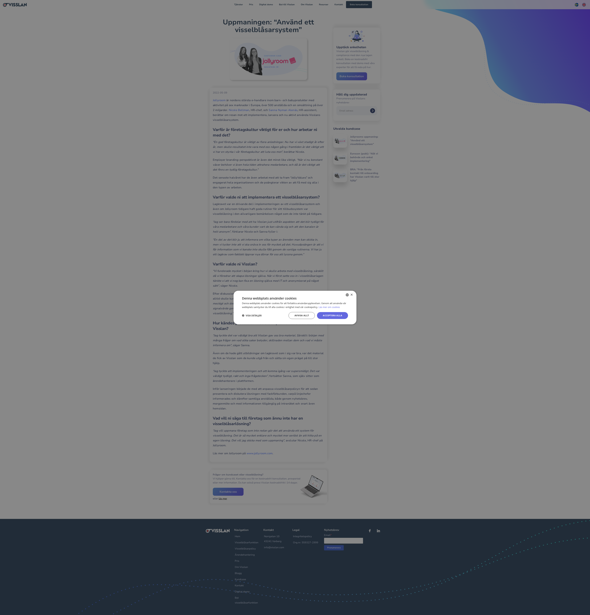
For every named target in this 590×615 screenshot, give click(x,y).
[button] (252, 315)
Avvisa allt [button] (302, 315)
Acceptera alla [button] (332, 315)
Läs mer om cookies (329, 307)
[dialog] (295, 307)
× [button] (351, 295)
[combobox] (347, 294)
